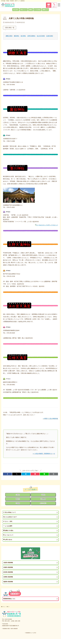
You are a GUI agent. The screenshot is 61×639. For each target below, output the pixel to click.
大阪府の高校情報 (8, 562)
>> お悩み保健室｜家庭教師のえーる (44, 453)
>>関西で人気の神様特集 (50, 418)
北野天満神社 (31, 36)
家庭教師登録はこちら (9, 598)
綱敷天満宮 (9, 36)
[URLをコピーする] (53, 474)
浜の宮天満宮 (41, 36)
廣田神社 (16, 36)
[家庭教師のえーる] (7, 5)
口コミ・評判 (8, 521)
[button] (59, 5)
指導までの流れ (9, 530)
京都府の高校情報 (8, 567)
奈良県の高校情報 (8, 572)
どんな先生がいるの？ (11, 517)
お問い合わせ (8, 539)
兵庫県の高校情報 (8, 577)
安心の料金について (10, 512)
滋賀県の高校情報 (8, 581)
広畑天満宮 (49, 36)
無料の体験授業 (14, 628)
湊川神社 (23, 36)
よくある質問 (8, 526)
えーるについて (9, 535)
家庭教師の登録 (6, 628)
